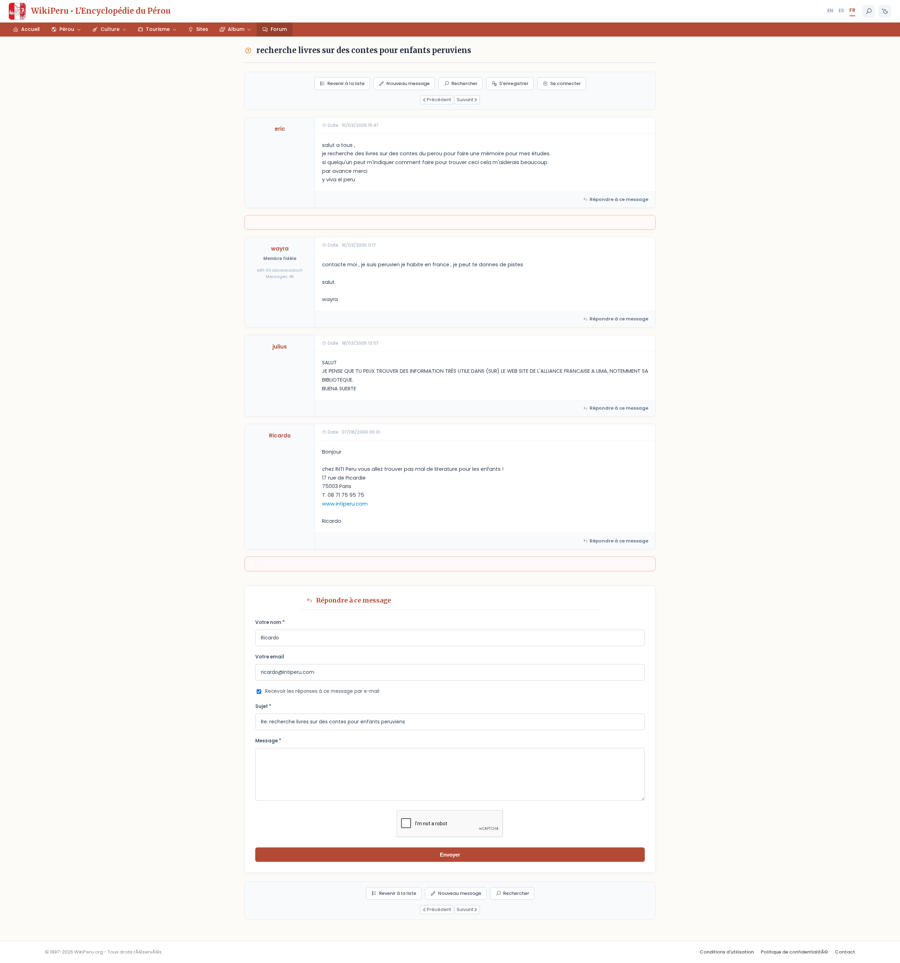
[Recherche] (868, 11)
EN (830, 10)
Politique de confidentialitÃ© (794, 952)
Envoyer (450, 855)
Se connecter (565, 83)
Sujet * (263, 706)
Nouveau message (408, 83)
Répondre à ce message (619, 199)
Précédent (439, 99)
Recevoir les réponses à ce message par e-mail (322, 691)
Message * (268, 740)
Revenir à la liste (346, 83)
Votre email (269, 656)
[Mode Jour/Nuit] (885, 11)
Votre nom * (270, 622)
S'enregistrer (513, 83)
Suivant (465, 99)
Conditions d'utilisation (727, 952)
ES (841, 10)
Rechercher (464, 83)
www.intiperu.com (345, 503)
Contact (845, 952)
